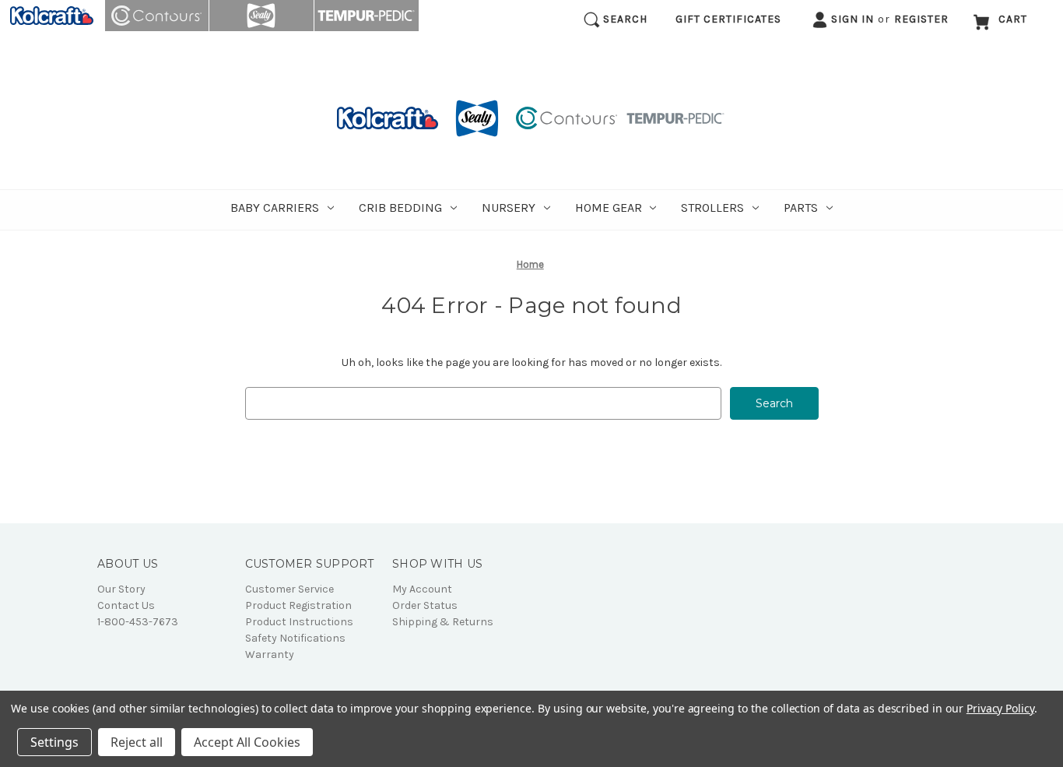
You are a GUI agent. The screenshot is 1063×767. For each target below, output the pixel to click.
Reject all (137, 742)
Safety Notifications (295, 638)
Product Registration (298, 605)
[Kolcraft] (52, 15)
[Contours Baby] (157, 15)
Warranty (269, 654)
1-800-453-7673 (137, 621)
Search (623, 19)
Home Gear (608, 207)
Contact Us (126, 605)
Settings (54, 742)
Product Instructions (299, 621)
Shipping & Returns (442, 621)
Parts (801, 207)
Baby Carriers (274, 207)
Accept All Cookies (247, 742)
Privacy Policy (1000, 708)
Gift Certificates (728, 19)
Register (921, 19)
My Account (422, 589)
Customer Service (289, 589)
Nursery (508, 207)
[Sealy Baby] (261, 15)
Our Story (121, 589)
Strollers (712, 207)
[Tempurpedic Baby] (366, 15)
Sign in (851, 19)
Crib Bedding (400, 207)
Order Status (425, 605)
